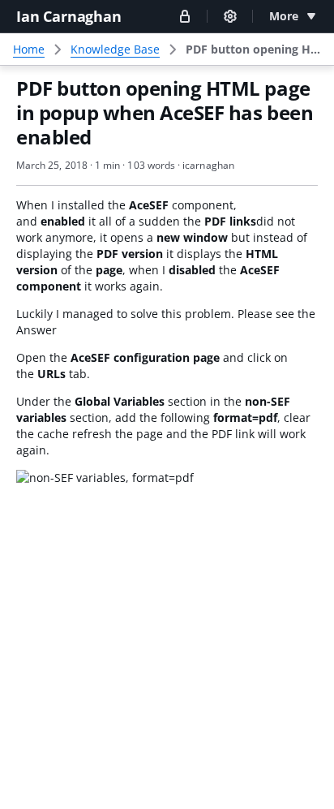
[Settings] (230, 16)
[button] (184, 16)
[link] (253, 49)
